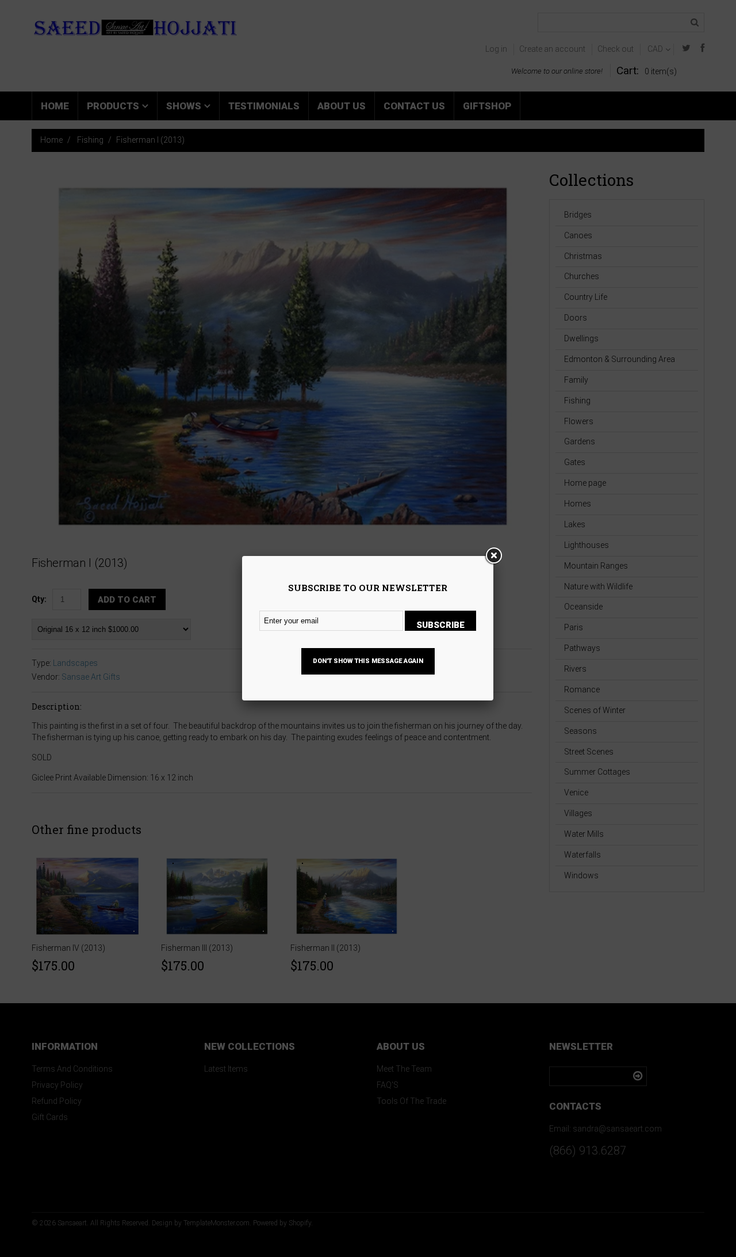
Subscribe (440, 625)
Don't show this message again (368, 661)
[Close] (493, 556)
